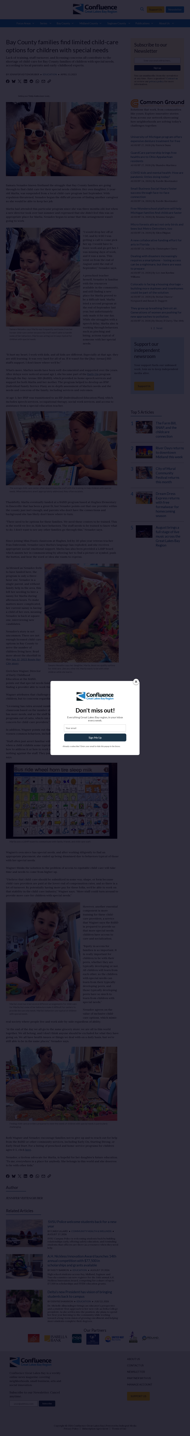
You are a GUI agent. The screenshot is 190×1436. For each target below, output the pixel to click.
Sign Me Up (95, 737)
